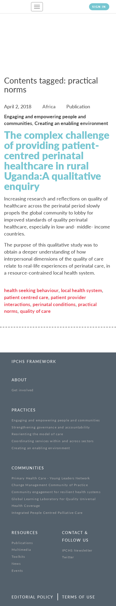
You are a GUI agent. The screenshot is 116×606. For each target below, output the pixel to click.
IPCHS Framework (34, 361)
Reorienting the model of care (37, 434)
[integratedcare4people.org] (13, 9)
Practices (24, 410)
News (16, 564)
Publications (22, 543)
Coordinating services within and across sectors (53, 441)
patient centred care (26, 297)
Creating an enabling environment (41, 448)
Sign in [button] (99, 6)
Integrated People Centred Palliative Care (47, 513)
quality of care (35, 311)
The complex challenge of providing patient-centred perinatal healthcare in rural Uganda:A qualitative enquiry (56, 160)
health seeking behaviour (31, 290)
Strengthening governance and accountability (51, 427)
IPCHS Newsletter (77, 550)
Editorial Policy (32, 597)
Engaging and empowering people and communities (56, 420)
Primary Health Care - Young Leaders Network (51, 478)
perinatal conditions (54, 304)
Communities (28, 468)
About (19, 380)
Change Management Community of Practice (50, 485)
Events (17, 571)
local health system (81, 290)
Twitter (68, 557)
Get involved (22, 390)
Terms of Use (78, 597)
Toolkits (18, 557)
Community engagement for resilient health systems (56, 492)
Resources (25, 532)
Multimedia (21, 550)
